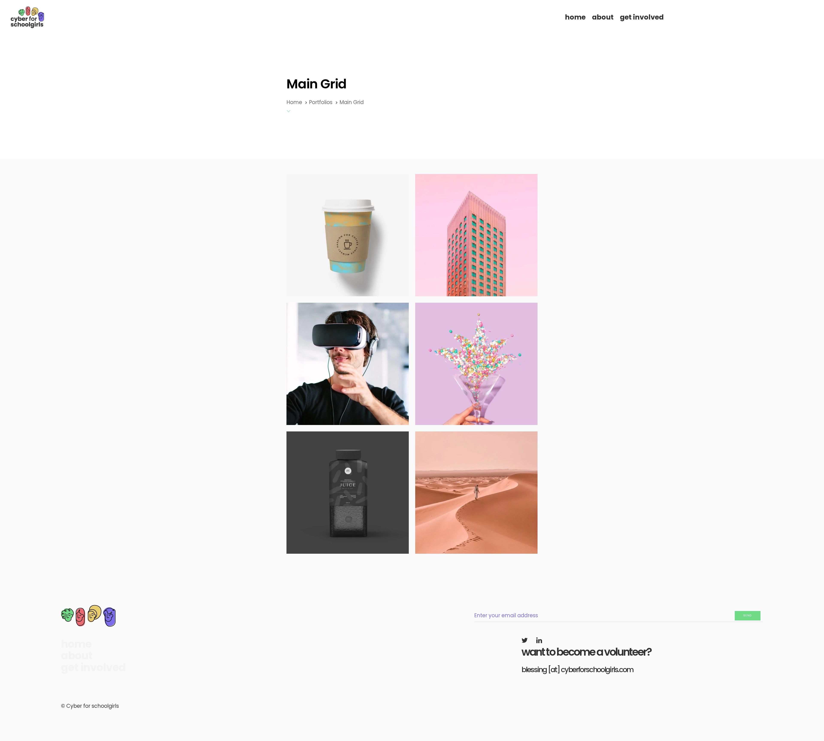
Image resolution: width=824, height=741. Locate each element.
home (76, 644)
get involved (93, 667)
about (76, 655)
